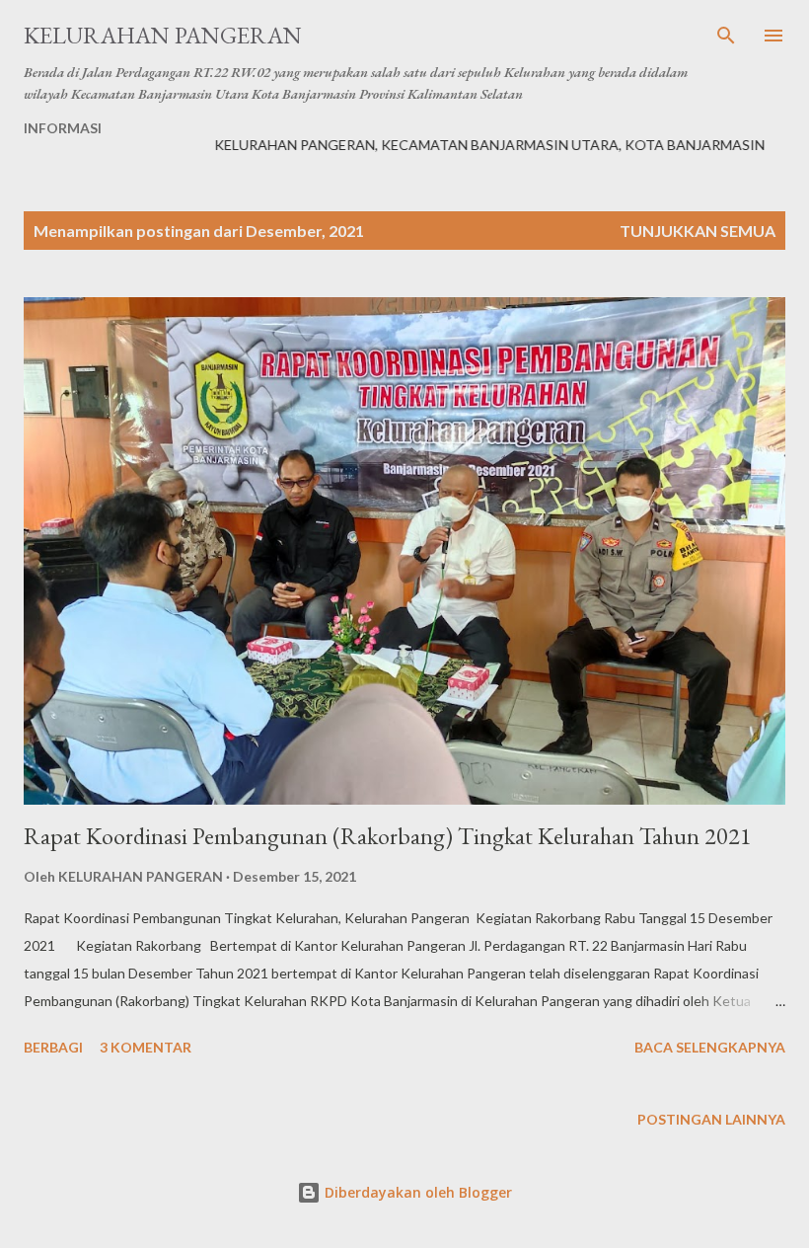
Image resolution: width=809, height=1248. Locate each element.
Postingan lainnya (711, 1119)
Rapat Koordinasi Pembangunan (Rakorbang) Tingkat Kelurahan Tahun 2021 (388, 835)
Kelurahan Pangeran (163, 35)
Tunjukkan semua (697, 230)
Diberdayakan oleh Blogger (416, 1192)
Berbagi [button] (53, 1047)
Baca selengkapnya (709, 1047)
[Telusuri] (726, 35)
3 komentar (145, 1047)
